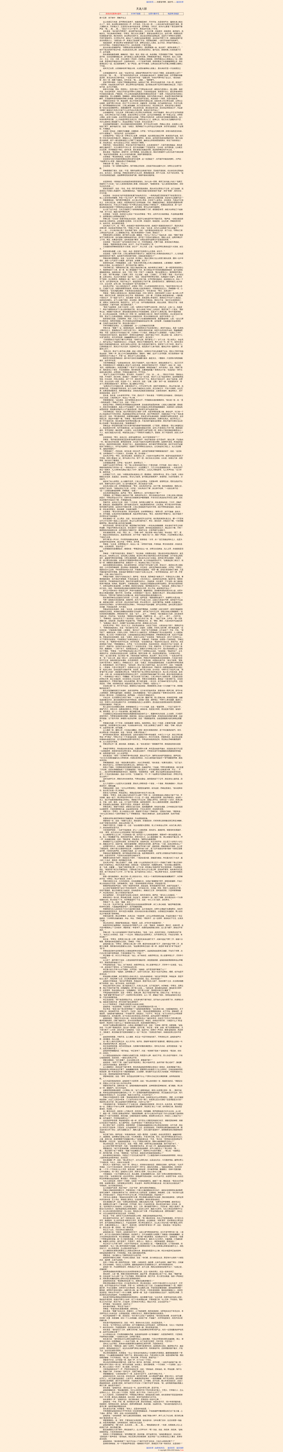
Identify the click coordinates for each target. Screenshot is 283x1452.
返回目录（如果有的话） (156, 1448)
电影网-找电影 (173, 14)
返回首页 (149, 2)
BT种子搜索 (136, 14)
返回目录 (180, 2)
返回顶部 (180, 1448)
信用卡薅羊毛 (153, 14)
